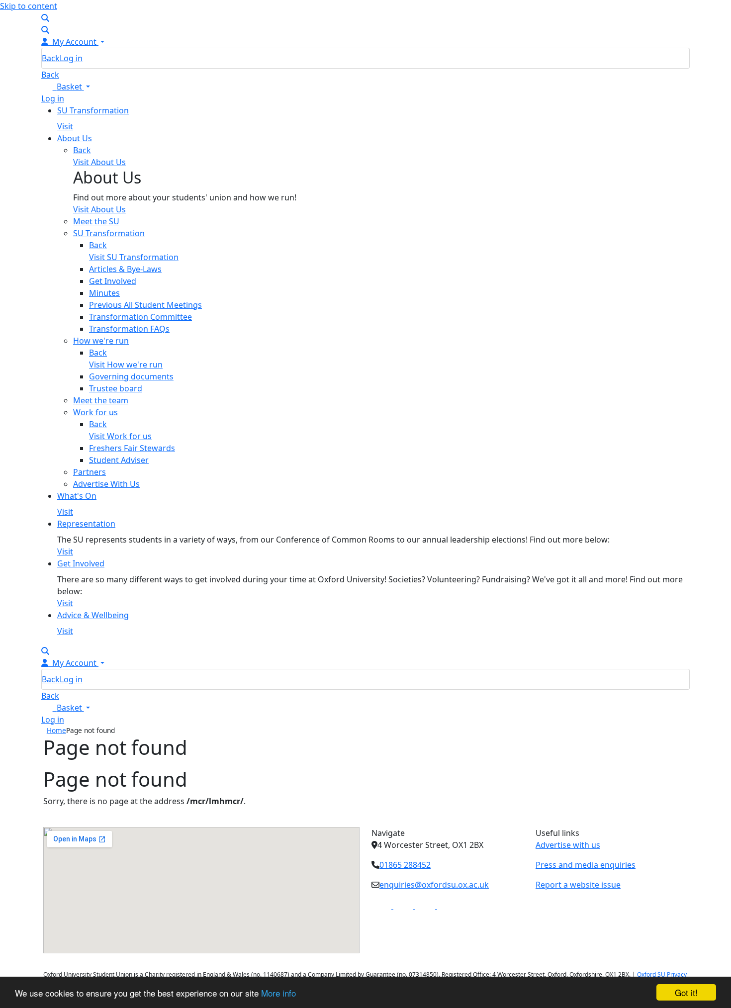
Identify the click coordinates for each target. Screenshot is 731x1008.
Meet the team (100, 400)
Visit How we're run (126, 364)
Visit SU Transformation (134, 257)
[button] (65, 86)
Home (56, 730)
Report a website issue (578, 884)
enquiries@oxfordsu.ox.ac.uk (434, 884)
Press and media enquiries (586, 864)
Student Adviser (119, 460)
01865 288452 (405, 864)
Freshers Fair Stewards (132, 448)
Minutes (104, 292)
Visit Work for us (120, 436)
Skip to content (28, 5)
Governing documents (131, 376)
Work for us (95, 412)
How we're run (101, 340)
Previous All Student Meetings (145, 304)
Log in (71, 58)
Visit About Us (99, 209)
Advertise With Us (106, 483)
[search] (45, 17)
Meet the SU (96, 221)
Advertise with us (568, 844)
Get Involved (112, 280)
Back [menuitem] (51, 58)
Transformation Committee (140, 316)
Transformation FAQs (129, 328)
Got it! (686, 992)
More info (278, 993)
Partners (89, 471)
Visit (65, 126)
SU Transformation (109, 233)
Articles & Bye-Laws (125, 269)
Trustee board (115, 388)
